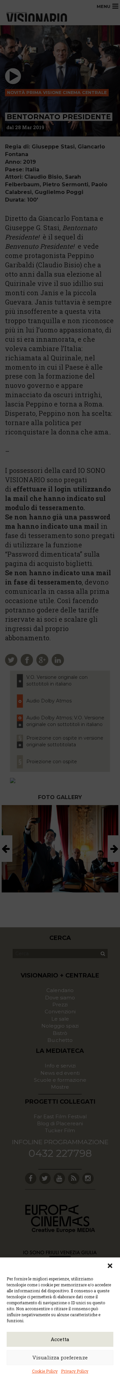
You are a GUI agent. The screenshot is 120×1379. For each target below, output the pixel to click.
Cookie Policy (45, 1371)
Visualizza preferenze (60, 1357)
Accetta (60, 1339)
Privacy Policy (74, 1371)
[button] (110, 1265)
